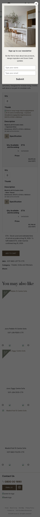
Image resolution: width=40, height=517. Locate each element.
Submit (20, 79)
